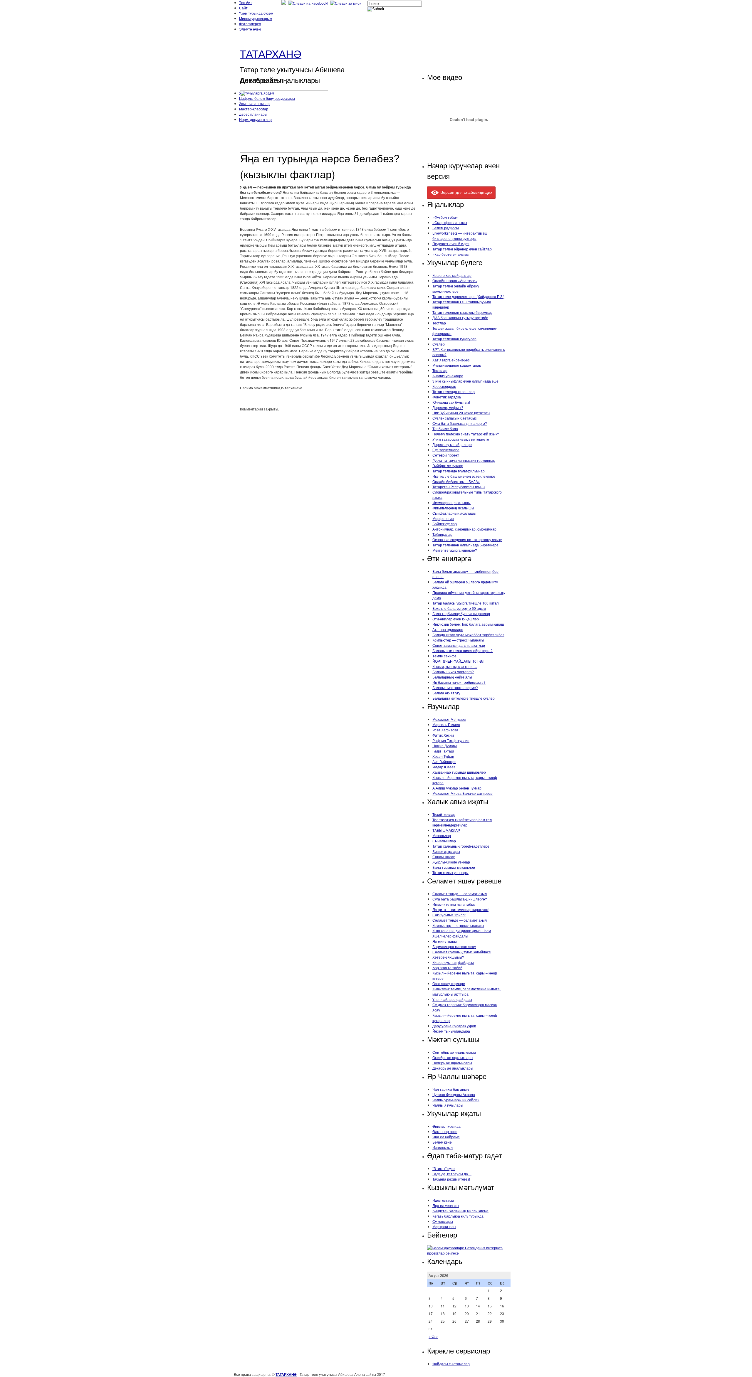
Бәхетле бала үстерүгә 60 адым (459, 608)
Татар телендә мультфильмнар (458, 470)
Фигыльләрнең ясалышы (453, 507)
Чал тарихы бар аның (450, 1089)
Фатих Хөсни (443, 735)
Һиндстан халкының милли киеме (460, 1210)
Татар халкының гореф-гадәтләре (460, 846)
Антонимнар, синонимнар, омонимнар (464, 528)
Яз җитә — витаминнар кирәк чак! (460, 909)
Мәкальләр (441, 835)
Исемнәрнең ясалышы (451, 502)
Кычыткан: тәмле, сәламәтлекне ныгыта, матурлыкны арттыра (466, 991)
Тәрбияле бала (445, 428)
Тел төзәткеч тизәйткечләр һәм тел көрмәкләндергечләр (462, 822)
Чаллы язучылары (447, 1104)
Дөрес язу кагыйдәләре (452, 444)
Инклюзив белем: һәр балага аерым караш (468, 624)
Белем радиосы (445, 227)
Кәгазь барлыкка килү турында (458, 1215)
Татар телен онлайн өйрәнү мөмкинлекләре (455, 288)
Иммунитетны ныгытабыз (454, 904)
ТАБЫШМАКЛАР (446, 830)
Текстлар (439, 370)
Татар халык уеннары (450, 872)
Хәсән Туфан (443, 756)
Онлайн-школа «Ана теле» (454, 280)
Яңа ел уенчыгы (445, 1205)
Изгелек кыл (442, 1147)
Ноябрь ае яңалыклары (452, 1062)
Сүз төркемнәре (445, 449)
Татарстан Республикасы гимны (458, 486)
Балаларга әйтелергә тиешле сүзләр (463, 698)
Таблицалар (442, 534)
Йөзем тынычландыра (451, 1030)
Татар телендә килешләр (453, 391)
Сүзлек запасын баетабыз (454, 417)
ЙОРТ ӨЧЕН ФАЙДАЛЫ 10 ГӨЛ (458, 661)
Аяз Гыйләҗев (444, 761)
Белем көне (442, 1141)
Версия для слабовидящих (465, 192)
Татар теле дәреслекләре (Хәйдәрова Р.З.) (468, 296)
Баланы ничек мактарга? (453, 671)
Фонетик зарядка (446, 396)
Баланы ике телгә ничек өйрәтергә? (462, 650)
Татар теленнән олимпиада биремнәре (465, 544)
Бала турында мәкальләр (453, 867)
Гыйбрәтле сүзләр (447, 465)
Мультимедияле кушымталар (456, 365)
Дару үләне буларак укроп (454, 1025)
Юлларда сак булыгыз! (451, 402)
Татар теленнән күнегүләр (454, 338)
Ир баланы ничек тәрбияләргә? (459, 682)
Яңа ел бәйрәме (446, 1136)
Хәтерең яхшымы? (448, 957)
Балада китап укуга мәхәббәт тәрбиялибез (468, 634)
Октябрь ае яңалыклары (452, 1057)
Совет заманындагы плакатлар (458, 645)
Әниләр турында (446, 1126)
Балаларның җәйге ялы (452, 676)
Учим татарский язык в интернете (460, 439)
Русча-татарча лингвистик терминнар (463, 460)
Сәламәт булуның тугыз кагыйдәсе (461, 951)
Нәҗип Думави (444, 745)
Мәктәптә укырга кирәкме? (454, 550)
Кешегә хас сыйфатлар (451, 275)
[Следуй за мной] (346, 3)
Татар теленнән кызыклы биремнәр (462, 312)
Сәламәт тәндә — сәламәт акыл (459, 893)
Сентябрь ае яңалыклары (454, 1052)
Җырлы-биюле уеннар (451, 861)
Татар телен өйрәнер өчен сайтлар (462, 248)
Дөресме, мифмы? (447, 407)
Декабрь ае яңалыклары (452, 1067)
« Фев (433, 1336)
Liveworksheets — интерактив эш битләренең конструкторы (459, 235)
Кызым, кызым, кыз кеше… (454, 666)
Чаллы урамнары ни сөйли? (455, 1099)
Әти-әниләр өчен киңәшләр (455, 618)
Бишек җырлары (446, 851)
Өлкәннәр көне (444, 1131)
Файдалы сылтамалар (451, 1363)
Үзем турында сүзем (256, 13)
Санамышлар (443, 856)
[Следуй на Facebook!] (308, 3)
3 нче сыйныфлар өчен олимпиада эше (465, 380)
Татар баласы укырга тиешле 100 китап (465, 602)
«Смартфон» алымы (449, 222)
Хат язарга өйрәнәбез (451, 359)
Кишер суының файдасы (453, 962)
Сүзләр (438, 343)
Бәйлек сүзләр (444, 523)
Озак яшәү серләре (448, 983)
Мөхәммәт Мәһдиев (449, 719)
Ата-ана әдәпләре (447, 629)
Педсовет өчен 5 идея (450, 243)
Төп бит (245, 2)
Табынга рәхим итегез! (451, 1178)
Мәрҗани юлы (444, 1226)
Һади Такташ (443, 750)
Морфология (443, 518)
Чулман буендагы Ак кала (453, 1094)
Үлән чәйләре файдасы (452, 999)
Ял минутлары (444, 941)
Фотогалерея (250, 23)
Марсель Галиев (446, 724)
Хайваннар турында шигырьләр (459, 772)
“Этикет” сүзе (443, 1168)
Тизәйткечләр (443, 814)
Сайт (243, 7)
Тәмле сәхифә (444, 655)
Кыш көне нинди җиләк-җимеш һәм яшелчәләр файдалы (461, 933)
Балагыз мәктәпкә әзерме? (455, 687)
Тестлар (439, 322)
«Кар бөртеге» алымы (450, 254)
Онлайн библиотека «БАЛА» (456, 481)
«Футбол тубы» (445, 217)
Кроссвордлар (444, 386)
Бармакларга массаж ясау (454, 946)
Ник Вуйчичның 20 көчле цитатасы (461, 412)
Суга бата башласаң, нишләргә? (459, 423)
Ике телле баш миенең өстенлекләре (463, 476)
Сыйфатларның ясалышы (454, 513)
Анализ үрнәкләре (447, 375)
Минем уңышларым (255, 18)
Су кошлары (442, 1221)
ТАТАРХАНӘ (270, 53)
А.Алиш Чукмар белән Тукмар (456, 787)
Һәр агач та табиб (447, 967)
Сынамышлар (444, 840)
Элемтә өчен (250, 28)
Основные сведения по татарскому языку (467, 539)
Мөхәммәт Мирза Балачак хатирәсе (462, 793)
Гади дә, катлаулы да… (451, 1173)
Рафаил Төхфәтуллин (450, 740)
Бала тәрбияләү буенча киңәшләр (461, 613)
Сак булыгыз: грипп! (449, 914)
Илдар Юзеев (443, 766)
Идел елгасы (443, 1200)
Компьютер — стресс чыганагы (458, 639)
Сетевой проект (445, 454)
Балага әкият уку (446, 692)
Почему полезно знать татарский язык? (465, 433)
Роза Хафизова (445, 729)
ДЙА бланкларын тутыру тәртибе (460, 317)
